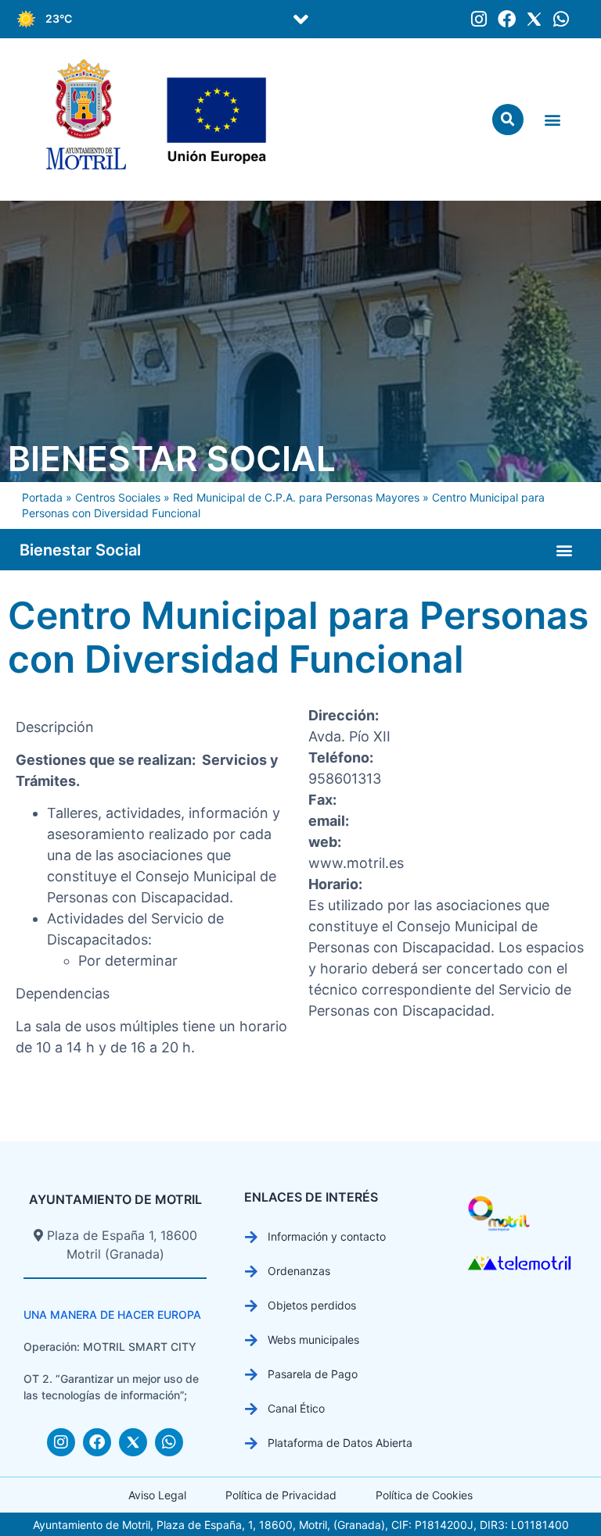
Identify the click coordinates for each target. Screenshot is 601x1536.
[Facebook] (507, 19)
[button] (300, 19)
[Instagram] (479, 19)
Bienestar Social (172, 459)
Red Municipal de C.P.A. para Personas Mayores (296, 497)
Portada (42, 497)
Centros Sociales (117, 497)
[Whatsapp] (561, 19)
